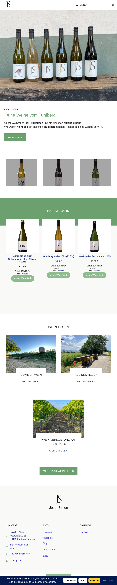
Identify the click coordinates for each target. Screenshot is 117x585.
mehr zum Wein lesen (58, 471)
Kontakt (84, 532)
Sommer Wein (31, 374)
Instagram (16, 560)
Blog (45, 543)
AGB (45, 556)
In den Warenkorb (23, 278)
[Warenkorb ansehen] (113, 5)
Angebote (48, 538)
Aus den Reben (86, 374)
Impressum (49, 549)
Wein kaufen (15, 137)
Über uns (47, 532)
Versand (25, 274)
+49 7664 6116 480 (20, 553)
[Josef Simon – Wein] (8, 5)
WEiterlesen (31, 381)
